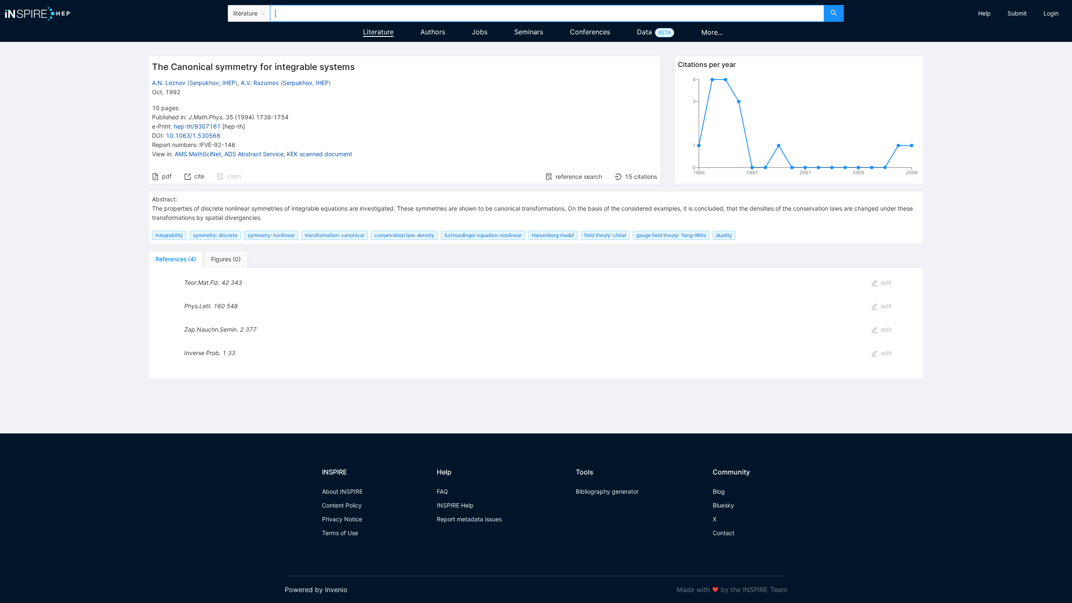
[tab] (175, 259)
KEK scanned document (319, 153)
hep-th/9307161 (197, 126)
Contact (723, 532)
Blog (719, 491)
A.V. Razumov (260, 82)
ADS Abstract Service (253, 153)
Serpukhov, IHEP (212, 82)
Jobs (479, 32)
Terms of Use (340, 532)
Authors (432, 32)
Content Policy (342, 505)
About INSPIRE (342, 491)
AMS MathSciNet (198, 153)
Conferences (590, 32)
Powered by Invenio (316, 589)
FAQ (442, 491)
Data (644, 32)
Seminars (528, 32)
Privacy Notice (342, 519)
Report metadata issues (469, 519)
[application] (799, 127)
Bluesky (723, 505)
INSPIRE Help (455, 505)
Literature (378, 32)
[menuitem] (984, 13)
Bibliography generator (607, 491)
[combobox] (547, 13)
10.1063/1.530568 (193, 135)
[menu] (959, 13)
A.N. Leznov (169, 82)
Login (1051, 13)
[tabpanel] (536, 323)
